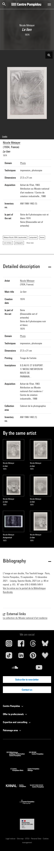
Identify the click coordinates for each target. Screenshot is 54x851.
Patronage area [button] (10, 730)
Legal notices (11, 838)
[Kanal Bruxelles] (18, 788)
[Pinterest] (33, 656)
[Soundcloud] (15, 668)
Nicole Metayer (11, 142)
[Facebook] (21, 644)
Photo (23, 163)
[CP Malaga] (35, 772)
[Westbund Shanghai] (39, 788)
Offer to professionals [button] (13, 714)
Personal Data (36, 838)
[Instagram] (9, 644)
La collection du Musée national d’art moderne (25, 617)
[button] (27, 267)
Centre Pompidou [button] (12, 705)
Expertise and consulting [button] (15, 722)
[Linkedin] (21, 656)
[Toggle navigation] (49, 4)
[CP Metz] (19, 772)
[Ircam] (38, 755)
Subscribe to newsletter (27, 679)
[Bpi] (17, 755)
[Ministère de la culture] (27, 824)
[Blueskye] (45, 644)
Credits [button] (4, 136)
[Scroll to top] (47, 844)
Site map (20, 838)
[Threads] (33, 644)
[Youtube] (39, 668)
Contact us (27, 689)
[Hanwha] (27, 805)
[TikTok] (9, 656)
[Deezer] (45, 656)
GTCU (27, 838)
